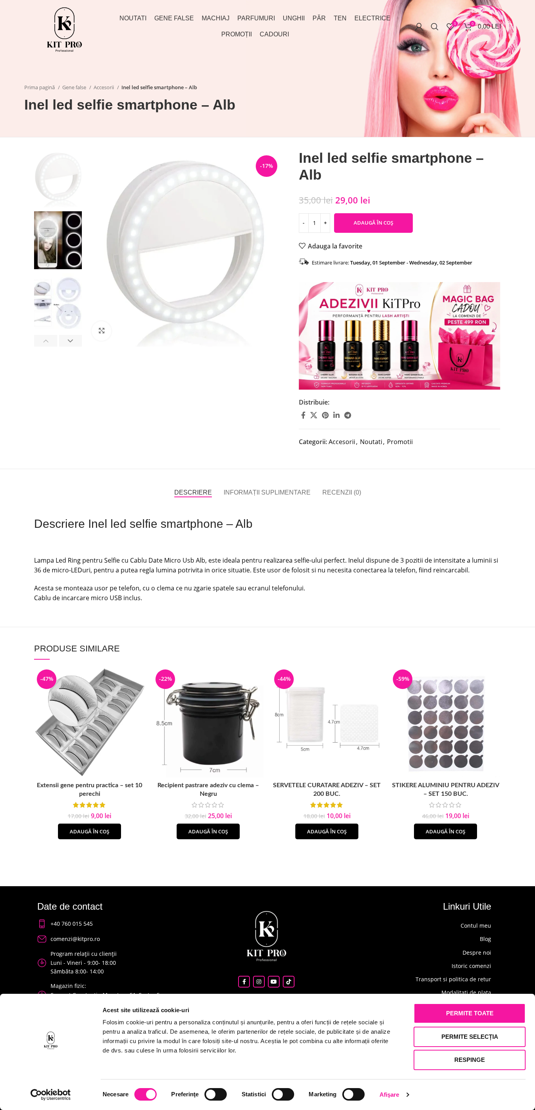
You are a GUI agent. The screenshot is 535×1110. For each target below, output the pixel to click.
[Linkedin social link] (336, 415)
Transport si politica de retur (453, 979)
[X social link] (314, 415)
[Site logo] (64, 28)
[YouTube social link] (274, 982)
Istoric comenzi (471, 966)
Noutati (371, 441)
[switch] (215, 1094)
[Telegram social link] (347, 415)
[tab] (193, 492)
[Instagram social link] (259, 982)
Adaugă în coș (373, 222)
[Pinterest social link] (325, 415)
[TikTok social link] (289, 982)
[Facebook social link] (303, 415)
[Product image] (89, 722)
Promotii (400, 441)
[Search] (435, 26)
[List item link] (102, 923)
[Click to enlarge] (101, 331)
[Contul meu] (419, 26)
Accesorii (104, 87)
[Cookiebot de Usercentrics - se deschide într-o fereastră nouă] (50, 1095)
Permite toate (469, 1013)
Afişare (389, 1094)
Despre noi (477, 952)
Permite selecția (469, 1036)
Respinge (469, 1059)
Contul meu (476, 925)
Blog (485, 939)
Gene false (74, 87)
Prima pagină (40, 87)
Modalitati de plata (466, 992)
